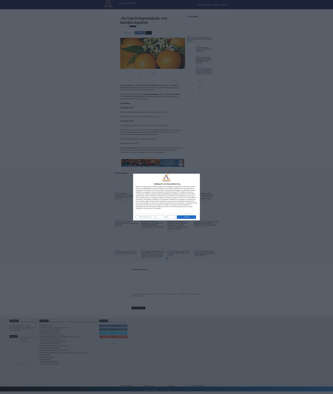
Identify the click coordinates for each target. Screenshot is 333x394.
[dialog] (166, 197)
